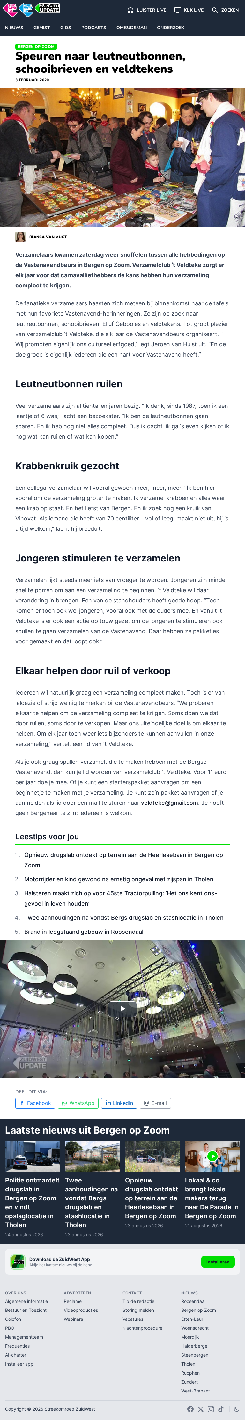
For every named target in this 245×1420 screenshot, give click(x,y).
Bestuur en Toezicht (26, 1310)
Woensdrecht (195, 1328)
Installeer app (19, 1364)
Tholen (188, 1364)
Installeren (218, 1261)
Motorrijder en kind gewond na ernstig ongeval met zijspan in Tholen (118, 879)
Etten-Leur (192, 1319)
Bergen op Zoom (36, 46)
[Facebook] (190, 1409)
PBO (9, 1328)
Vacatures (132, 1319)
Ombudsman (131, 28)
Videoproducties (81, 1310)
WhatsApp (82, 1103)
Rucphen (190, 1373)
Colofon (13, 1319)
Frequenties (17, 1346)
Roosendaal (193, 1301)
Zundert (189, 1381)
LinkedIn (123, 1103)
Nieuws (14, 28)
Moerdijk (190, 1337)
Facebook (39, 1103)
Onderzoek (170, 28)
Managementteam (24, 1337)
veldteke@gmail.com (169, 802)
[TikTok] (221, 1409)
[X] (200, 1409)
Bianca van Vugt (48, 236)
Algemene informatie (26, 1301)
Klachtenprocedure (142, 1328)
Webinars (73, 1319)
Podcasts (93, 28)
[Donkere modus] (237, 1409)
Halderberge (194, 1346)
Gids (65, 28)
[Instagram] (211, 1409)
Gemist (41, 28)
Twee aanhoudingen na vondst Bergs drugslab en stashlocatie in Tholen (124, 917)
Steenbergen (194, 1355)
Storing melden (138, 1310)
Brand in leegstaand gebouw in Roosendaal (83, 931)
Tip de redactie (138, 1301)
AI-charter (15, 1355)
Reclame (73, 1301)
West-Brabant (195, 1390)
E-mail (159, 1103)
